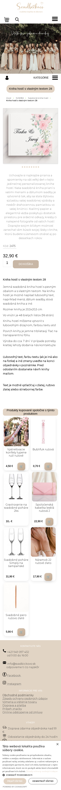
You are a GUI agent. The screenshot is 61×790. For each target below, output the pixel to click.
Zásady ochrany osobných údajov (42, 771)
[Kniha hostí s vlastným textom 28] (30, 136)
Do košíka (26, 264)
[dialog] (30, 765)
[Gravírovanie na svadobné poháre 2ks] (16, 486)
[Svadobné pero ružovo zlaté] (16, 597)
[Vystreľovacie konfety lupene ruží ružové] (16, 431)
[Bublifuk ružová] (43, 431)
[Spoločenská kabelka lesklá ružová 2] (44, 486)
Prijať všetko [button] (15, 781)
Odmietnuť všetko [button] (43, 781)
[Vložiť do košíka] (21, 466)
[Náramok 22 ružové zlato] (43, 542)
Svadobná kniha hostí (38, 98)
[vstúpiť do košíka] (7, 19)
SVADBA (20, 98)
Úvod (8, 98)
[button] (30, 775)
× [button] (57, 744)
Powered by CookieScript (15, 786)
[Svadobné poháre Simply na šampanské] (16, 542)
